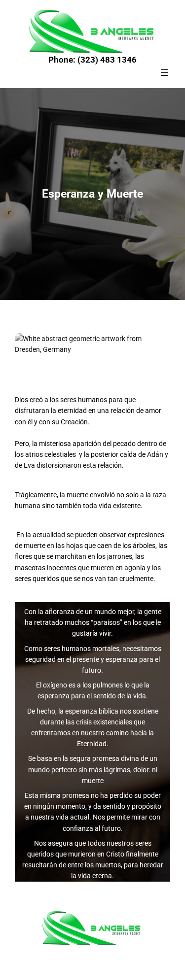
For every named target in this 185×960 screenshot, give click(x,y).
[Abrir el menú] (164, 72)
